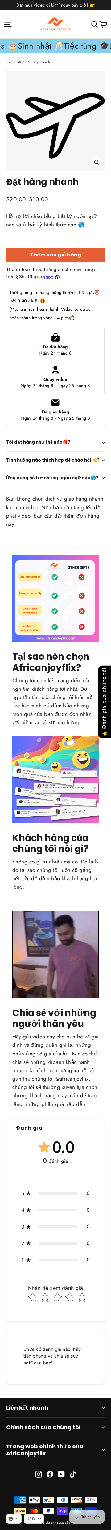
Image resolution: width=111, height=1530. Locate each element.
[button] (55, 1193)
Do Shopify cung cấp (55, 1522)
